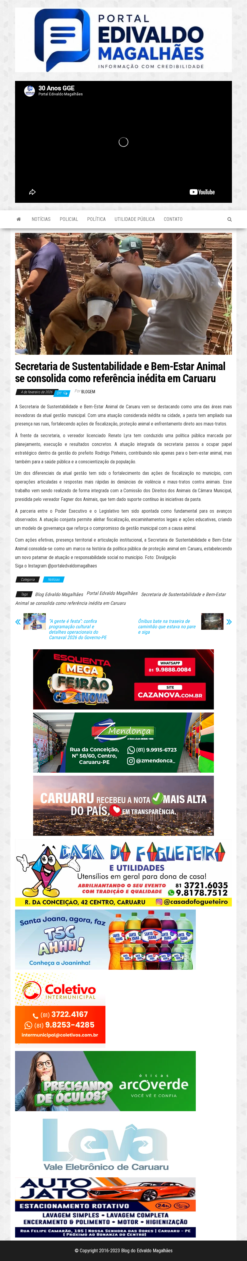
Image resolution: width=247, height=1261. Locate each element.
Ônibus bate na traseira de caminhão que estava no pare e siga (166, 627)
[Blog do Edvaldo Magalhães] (19, 219)
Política (96, 219)
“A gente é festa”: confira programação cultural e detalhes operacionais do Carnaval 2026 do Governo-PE (77, 629)
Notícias (41, 219)
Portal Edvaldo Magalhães (111, 593)
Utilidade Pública (135, 219)
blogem (88, 391)
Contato (173, 219)
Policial (69, 219)
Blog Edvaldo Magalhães (59, 594)
